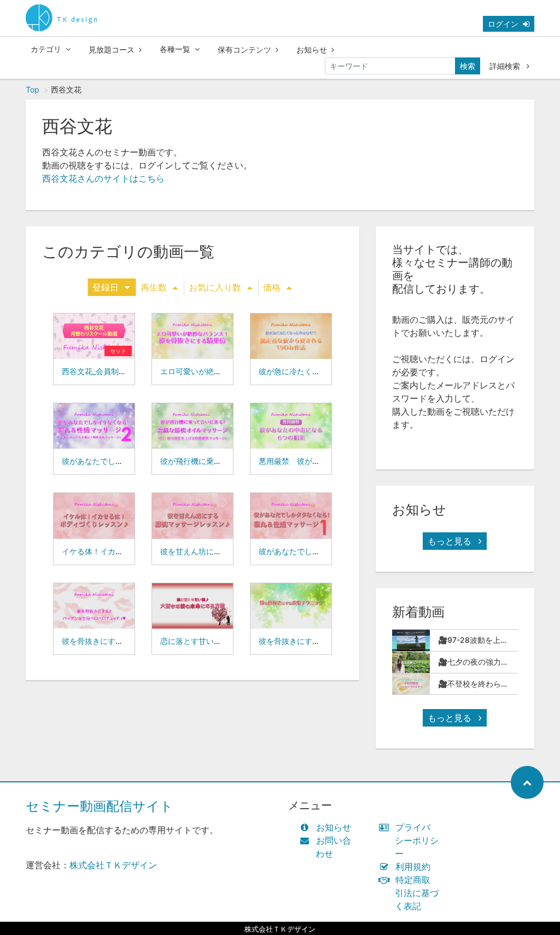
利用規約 (412, 866)
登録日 (105, 287)
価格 (272, 287)
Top (32, 89)
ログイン (503, 23)
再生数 (154, 287)
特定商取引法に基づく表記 (417, 892)
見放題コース (112, 49)
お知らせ (311, 49)
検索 (467, 66)
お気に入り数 (215, 287)
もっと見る (451, 541)
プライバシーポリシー (417, 840)
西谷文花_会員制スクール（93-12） (124, 371)
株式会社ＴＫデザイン (113, 864)
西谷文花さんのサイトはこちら (103, 178)
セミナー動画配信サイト (99, 806)
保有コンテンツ (244, 49)
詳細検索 (505, 66)
